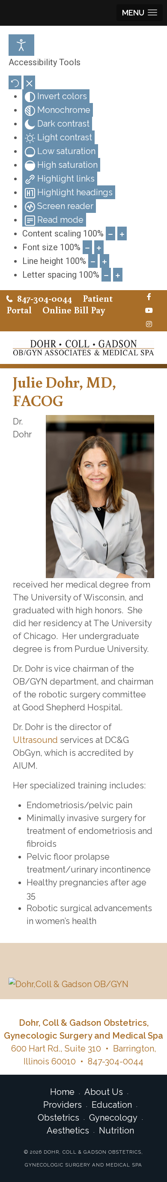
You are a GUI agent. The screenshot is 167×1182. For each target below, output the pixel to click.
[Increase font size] (99, 247)
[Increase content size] (122, 233)
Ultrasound (35, 740)
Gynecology (113, 1117)
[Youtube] (149, 311)
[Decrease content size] (110, 233)
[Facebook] (149, 297)
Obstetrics (58, 1117)
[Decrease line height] (93, 261)
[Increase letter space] (117, 275)
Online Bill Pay (73, 309)
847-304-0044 (44, 298)
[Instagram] (149, 324)
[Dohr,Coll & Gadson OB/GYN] (83, 984)
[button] (139, 12)
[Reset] (15, 82)
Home (62, 1092)
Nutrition (116, 1130)
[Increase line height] (104, 261)
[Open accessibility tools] (21, 45)
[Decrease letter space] (106, 275)
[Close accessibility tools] (29, 82)
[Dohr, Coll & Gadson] (83, 347)
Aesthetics (68, 1130)
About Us (103, 1092)
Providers (62, 1105)
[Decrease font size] (87, 247)
